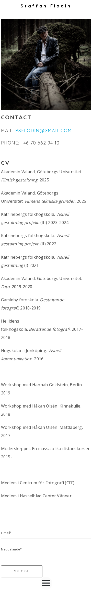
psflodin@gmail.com (43, 130)
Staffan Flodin (45, 5)
